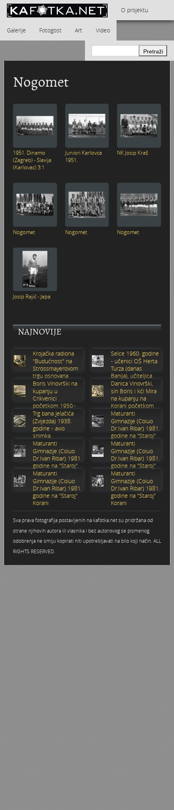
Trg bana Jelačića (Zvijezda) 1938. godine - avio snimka (53, 424)
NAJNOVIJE (40, 331)
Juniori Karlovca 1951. (83, 156)
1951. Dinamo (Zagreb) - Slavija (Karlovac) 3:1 (32, 160)
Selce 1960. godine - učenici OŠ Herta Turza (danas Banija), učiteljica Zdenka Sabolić (135, 368)
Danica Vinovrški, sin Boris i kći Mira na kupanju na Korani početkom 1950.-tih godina (134, 398)
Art (78, 30)
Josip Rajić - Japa (32, 296)
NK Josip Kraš (132, 152)
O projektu (134, 10)
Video (103, 30)
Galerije (16, 30)
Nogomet (24, 232)
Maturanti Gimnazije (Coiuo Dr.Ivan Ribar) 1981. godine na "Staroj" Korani (135, 428)
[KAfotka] (57, 10)
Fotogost (50, 30)
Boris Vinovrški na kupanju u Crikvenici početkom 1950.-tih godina (55, 398)
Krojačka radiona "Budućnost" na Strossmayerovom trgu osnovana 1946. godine (55, 368)
